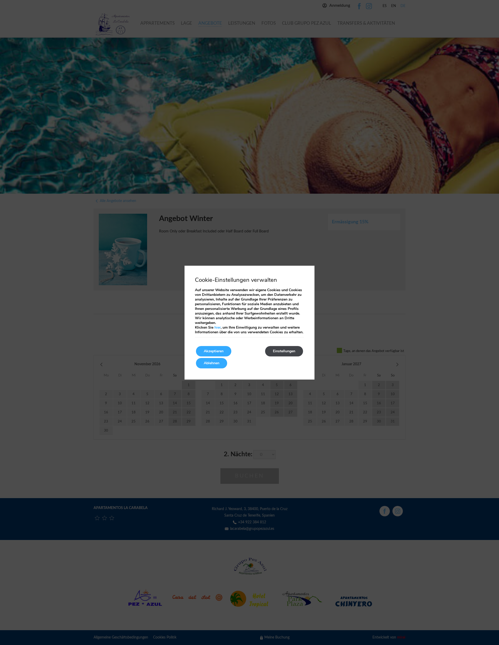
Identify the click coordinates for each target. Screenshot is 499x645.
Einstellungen (284, 351)
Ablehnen (211, 363)
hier (217, 327)
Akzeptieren (214, 351)
